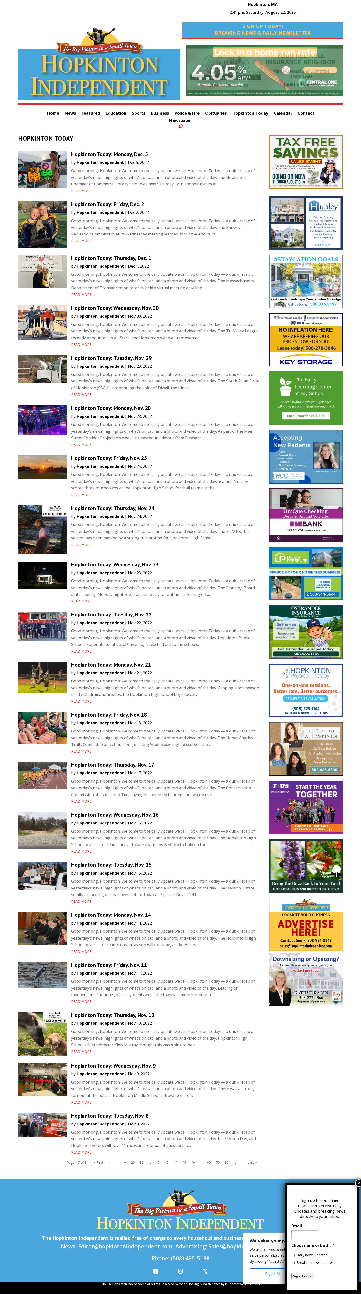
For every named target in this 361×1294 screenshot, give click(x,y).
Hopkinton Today (250, 113)
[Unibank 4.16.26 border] (306, 517)
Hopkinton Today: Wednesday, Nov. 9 (113, 1065)
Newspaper (180, 121)
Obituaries (216, 113)
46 (166, 1162)
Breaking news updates (314, 1262)
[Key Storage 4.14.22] (306, 342)
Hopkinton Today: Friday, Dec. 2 (107, 204)
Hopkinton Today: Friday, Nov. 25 (109, 458)
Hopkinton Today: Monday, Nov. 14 (111, 914)
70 (218, 1162)
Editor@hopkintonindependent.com (125, 1246)
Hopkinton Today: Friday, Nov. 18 (109, 714)
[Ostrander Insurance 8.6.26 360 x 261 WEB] (306, 634)
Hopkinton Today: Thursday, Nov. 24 (112, 508)
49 (193, 1162)
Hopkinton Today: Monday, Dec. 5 (109, 154)
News (70, 113)
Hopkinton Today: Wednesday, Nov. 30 (115, 307)
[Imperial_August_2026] (306, 164)
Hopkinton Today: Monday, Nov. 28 (111, 408)
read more (81, 190)
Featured (91, 113)
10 (124, 1162)
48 (184, 1162)
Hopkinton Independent (100, 162)
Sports (138, 113)
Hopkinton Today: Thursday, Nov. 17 (112, 764)
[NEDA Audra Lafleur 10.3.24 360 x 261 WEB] (306, 459)
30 (142, 1162)
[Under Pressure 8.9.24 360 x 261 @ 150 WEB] (306, 576)
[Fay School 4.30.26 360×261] (306, 400)
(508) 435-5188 (190, 1258)
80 (227, 1162)
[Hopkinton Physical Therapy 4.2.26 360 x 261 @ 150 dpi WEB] (306, 693)
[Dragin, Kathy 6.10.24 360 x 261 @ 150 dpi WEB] (306, 982)
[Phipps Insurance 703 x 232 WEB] (264, 73)
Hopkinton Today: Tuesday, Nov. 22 (111, 614)
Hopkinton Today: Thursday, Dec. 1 (111, 257)
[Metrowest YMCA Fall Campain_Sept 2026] (306, 810)
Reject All (272, 1273)
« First (98, 1162)
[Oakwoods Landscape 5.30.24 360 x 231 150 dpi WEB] (306, 284)
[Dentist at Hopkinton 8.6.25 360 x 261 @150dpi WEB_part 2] (306, 751)
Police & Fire (187, 113)
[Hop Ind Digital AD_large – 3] (306, 225)
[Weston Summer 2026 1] (306, 868)
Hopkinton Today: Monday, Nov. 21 (111, 664)
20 (133, 1162)
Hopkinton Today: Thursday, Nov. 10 (112, 1014)
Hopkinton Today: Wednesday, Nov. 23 (115, 564)
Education (116, 113)
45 (158, 1162)
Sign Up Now (302, 1276)
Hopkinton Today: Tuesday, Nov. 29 (111, 357)
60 (209, 1162)
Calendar (283, 113)
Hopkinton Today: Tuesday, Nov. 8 (110, 1115)
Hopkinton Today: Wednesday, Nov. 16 (115, 814)
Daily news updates (311, 1255)
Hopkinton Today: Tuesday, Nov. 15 (111, 864)
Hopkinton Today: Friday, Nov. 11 (109, 964)
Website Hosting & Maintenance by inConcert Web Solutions (218, 1284)
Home (53, 113)
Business (160, 113)
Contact (306, 113)
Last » (252, 1162)
